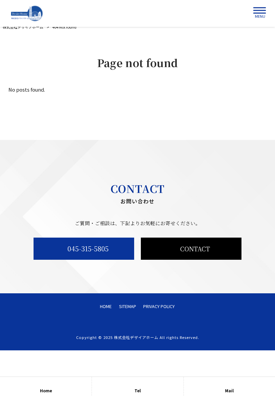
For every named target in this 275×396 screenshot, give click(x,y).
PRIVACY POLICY (159, 306)
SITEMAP (127, 306)
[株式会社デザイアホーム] (27, 13)
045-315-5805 (88, 248)
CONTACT (195, 248)
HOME (106, 306)
